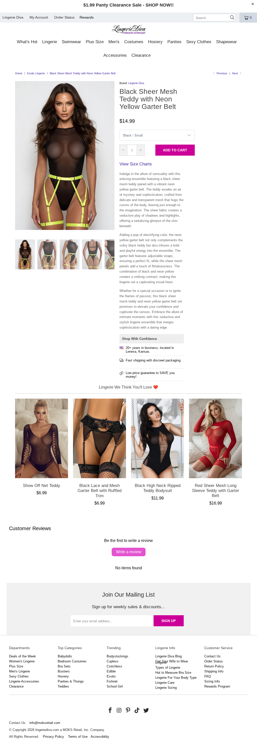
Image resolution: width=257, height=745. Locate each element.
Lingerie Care (164, 683)
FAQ (207, 676)
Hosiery (63, 676)
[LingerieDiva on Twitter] (146, 710)
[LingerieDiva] (129, 30)
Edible (111, 671)
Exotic (111, 676)
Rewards (87, 17)
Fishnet (112, 681)
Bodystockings (117, 656)
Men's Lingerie (19, 671)
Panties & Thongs (71, 681)
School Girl (115, 686)
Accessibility (100, 736)
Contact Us (212, 656)
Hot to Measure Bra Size (173, 672)
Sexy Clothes (19, 676)
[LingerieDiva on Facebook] (110, 710)
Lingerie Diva (13, 17)
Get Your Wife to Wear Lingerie (171, 661)
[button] (27, 42)
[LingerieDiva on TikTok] (137, 710)
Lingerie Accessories (24, 681)
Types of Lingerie (167, 667)
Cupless (112, 661)
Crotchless (114, 666)
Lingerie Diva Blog (168, 656)
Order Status (64, 17)
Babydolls (65, 656)
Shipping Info (213, 671)
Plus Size (16, 666)
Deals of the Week (22, 656)
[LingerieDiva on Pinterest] (128, 710)
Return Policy (214, 666)
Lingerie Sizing (166, 688)
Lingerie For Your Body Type (176, 677)
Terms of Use (78, 736)
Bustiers (64, 671)
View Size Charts (135, 164)
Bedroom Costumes (72, 661)
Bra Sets (64, 666)
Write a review (128, 552)
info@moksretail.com (44, 723)
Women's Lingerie (22, 661)
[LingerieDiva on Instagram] (119, 710)
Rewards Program (217, 686)
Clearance (16, 686)
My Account (39, 17)
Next (235, 73)
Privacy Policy (53, 736)
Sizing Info (212, 681)
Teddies (63, 686)
